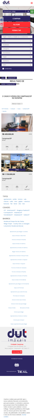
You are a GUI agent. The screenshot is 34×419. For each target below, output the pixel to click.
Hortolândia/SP (8, 215)
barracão (6, 204)
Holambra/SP (18, 212)
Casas (18, 109)
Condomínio (8, 68)
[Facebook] (1, 20)
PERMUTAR (16, 30)
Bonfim (4, 111)
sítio (20, 204)
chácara (6, 201)
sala (25, 199)
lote (23, 204)
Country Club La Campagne (21, 224)
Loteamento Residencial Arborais (13, 226)
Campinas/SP (26, 109)
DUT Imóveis (5, 109)
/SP (5, 210)
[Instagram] (1, 24)
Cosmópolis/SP (8, 212)
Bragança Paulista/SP (23, 210)
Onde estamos (17, 329)
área (16, 201)
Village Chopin (8, 224)
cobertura (27, 201)
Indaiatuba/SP (18, 215)
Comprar (13, 109)
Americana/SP (11, 210)
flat (11, 204)
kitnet (15, 204)
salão (11, 201)
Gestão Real (17, 338)
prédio (15, 199)
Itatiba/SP (26, 215)
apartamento (8, 199)
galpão (21, 201)
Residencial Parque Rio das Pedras (14, 221)
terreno (20, 199)
